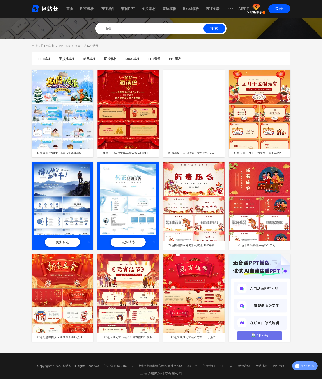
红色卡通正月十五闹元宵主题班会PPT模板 (261, 153)
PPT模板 (87, 9)
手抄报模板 (66, 59)
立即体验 (262, 335)
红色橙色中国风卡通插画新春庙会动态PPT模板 (65, 337)
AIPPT (243, 9)
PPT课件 (108, 9)
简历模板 (169, 9)
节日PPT (128, 9)
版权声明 (244, 366)
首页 (69, 9)
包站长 (50, 45)
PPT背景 (154, 59)
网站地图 (261, 366)
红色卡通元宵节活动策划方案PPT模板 (128, 337)
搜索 (214, 28)
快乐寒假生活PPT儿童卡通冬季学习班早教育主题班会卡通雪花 (65, 153)
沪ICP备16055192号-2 (118, 366)
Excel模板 (191, 9)
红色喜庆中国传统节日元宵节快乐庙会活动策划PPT (196, 153)
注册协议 (226, 366)
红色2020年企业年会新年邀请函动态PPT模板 (131, 153)
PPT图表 (213, 9)
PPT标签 (279, 366)
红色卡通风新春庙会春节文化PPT (259, 245)
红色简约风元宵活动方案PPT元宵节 (194, 337)
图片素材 (149, 9)
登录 (279, 9)
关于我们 (209, 366)
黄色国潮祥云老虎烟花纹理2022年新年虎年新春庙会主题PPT (196, 245)
